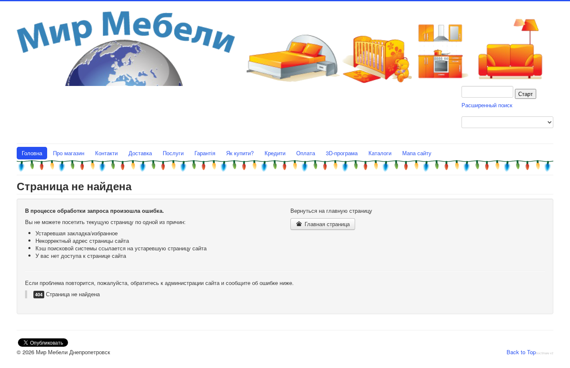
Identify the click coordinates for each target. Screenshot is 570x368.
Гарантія (204, 153)
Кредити (275, 153)
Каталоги (379, 153)
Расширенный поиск (487, 105)
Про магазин (68, 153)
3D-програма (342, 153)
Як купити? (240, 153)
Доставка (140, 153)
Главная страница (326, 224)
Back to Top (521, 352)
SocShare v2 (544, 353)
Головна (32, 153)
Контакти (106, 153)
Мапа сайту (416, 153)
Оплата (305, 153)
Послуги (173, 153)
